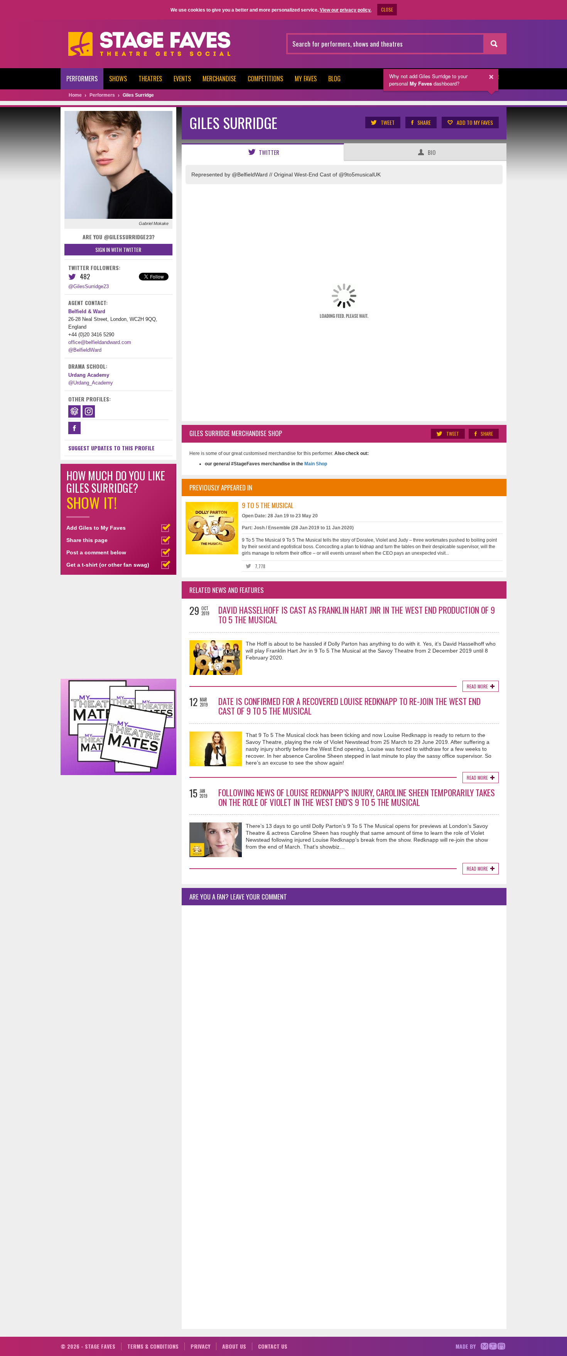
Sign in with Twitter (118, 249)
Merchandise (219, 78)
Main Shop (315, 464)
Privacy (200, 1346)
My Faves (306, 78)
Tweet (388, 122)
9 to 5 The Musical (268, 505)
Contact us (272, 1346)
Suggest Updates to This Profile (111, 448)
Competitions (265, 78)
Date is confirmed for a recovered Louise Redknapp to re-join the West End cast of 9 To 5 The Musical (349, 706)
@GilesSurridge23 (88, 286)
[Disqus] (344, 1013)
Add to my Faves (475, 122)
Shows (118, 78)
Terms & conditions (153, 1346)
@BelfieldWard (84, 350)
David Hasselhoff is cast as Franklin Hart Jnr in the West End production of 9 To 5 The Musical (356, 615)
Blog (334, 78)
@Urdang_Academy (90, 383)
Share (424, 122)
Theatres (150, 78)
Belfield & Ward (86, 311)
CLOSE (387, 9)
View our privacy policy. (345, 10)
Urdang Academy (88, 375)
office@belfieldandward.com (99, 342)
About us (234, 1346)
